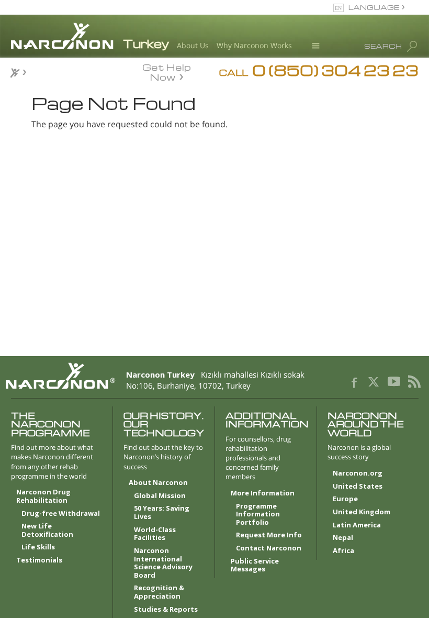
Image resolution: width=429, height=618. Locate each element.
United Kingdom (361, 512)
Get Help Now (166, 71)
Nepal (343, 538)
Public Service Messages (255, 565)
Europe (345, 499)
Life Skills (38, 547)
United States (357, 486)
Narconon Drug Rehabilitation (43, 496)
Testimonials (39, 560)
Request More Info (269, 535)
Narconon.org (357, 473)
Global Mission (160, 496)
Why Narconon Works (254, 45)
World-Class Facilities (155, 534)
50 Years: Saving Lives (161, 512)
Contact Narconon (268, 548)
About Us (193, 45)
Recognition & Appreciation (159, 592)
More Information (263, 493)
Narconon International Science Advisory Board (163, 563)
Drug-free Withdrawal (60, 514)
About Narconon (158, 483)
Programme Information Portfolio (258, 514)
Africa (343, 551)
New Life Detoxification (47, 530)
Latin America (357, 525)
